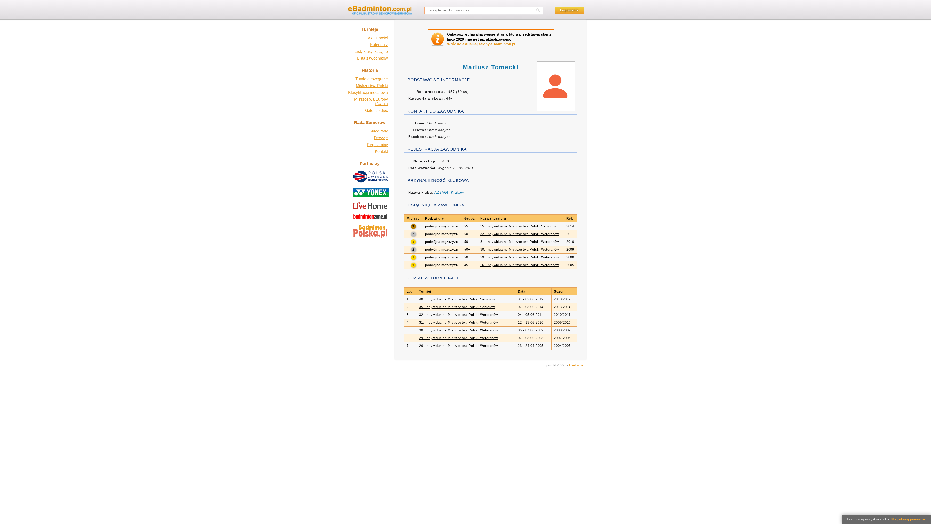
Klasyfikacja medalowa (368, 92)
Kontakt (381, 151)
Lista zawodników (372, 58)
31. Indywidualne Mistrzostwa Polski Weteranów (519, 242)
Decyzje (381, 138)
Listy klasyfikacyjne (371, 51)
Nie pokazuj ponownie (908, 519)
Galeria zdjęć (376, 110)
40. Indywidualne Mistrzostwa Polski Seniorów (457, 299)
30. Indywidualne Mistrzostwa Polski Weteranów (519, 249)
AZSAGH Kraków (449, 192)
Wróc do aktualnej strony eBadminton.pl (481, 44)
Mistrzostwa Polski (372, 86)
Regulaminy (377, 145)
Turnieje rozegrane (371, 79)
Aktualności (378, 38)
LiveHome (576, 365)
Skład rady (378, 131)
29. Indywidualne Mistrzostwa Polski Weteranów (519, 257)
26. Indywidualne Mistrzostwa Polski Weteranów (519, 265)
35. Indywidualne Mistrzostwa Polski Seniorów (518, 226)
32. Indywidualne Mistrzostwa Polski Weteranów (519, 234)
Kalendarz (379, 45)
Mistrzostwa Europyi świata (371, 101)
